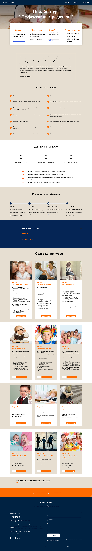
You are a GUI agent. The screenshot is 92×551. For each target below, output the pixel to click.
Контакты (85, 2)
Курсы (66, 2)
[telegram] (19, 538)
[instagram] (15, 538)
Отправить (53, 535)
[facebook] (10, 538)
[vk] (12, 538)
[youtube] (17, 538)
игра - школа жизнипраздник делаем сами (69, 456)
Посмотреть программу (19, 40)
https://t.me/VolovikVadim (52, 214)
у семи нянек (66, 348)
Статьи (75, 2)
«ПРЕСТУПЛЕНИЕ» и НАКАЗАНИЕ (68, 285)
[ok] (14, 538)
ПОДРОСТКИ (65, 409)
